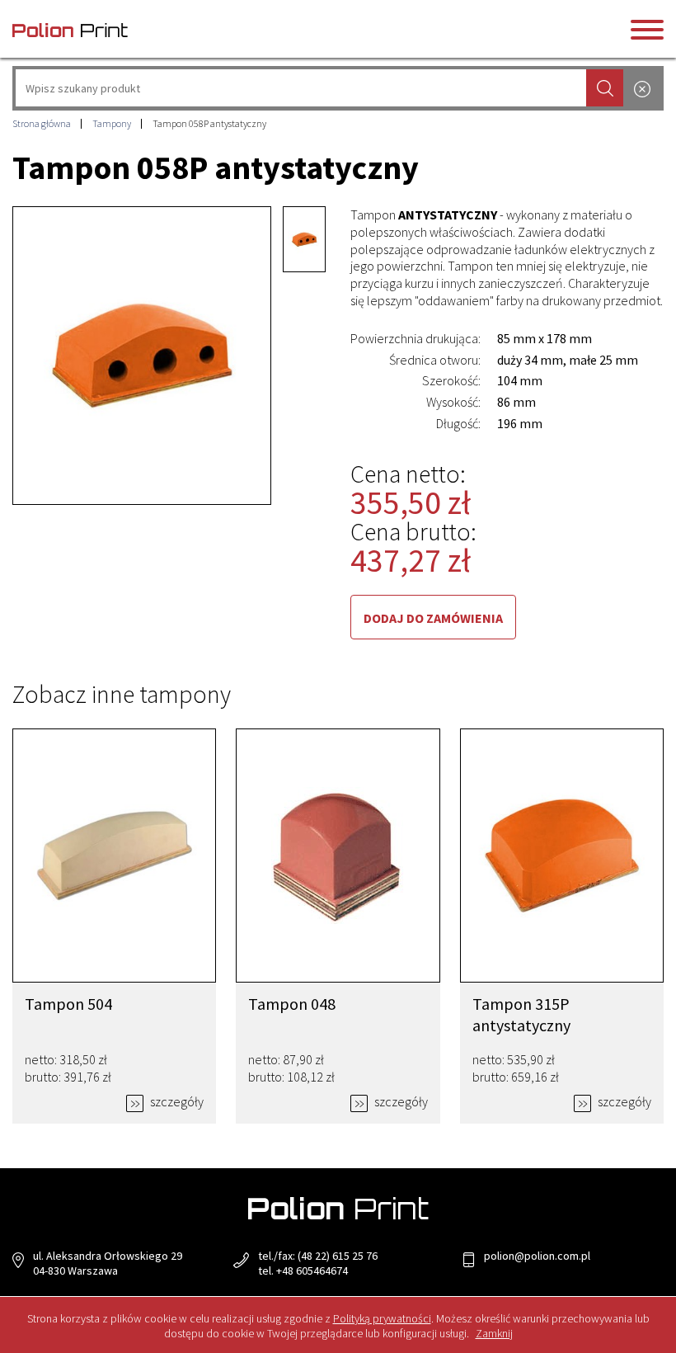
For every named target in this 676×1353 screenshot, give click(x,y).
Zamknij (494, 1333)
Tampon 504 (68, 1003)
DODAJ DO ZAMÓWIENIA (433, 618)
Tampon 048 (292, 1003)
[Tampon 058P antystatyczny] (141, 355)
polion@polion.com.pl (537, 1255)
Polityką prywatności (382, 1318)
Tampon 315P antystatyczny (521, 1014)
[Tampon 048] (338, 855)
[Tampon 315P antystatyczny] (562, 855)
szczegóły (176, 1101)
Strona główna (41, 123)
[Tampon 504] (114, 855)
